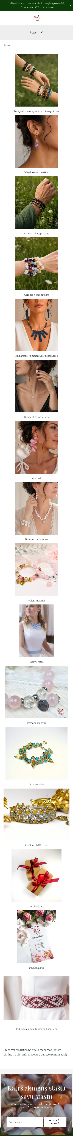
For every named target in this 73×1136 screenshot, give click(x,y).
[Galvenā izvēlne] (6, 18)
